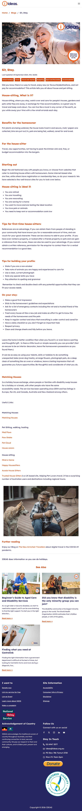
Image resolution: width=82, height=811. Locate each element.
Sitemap (46, 701)
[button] (79, 3)
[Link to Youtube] (64, 732)
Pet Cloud (6, 443)
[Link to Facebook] (44, 732)
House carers (8, 448)
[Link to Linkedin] (59, 732)
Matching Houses (10, 417)
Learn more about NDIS (11, 701)
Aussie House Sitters (11, 470)
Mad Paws (6, 432)
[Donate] (53, 763)
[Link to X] (49, 732)
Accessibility (48, 688)
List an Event (7, 697)
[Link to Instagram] (54, 732)
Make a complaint (9, 705)
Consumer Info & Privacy (53, 692)
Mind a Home (8, 460)
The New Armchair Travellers (32, 547)
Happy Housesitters (11, 465)
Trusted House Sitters (12, 476)
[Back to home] (10, 3)
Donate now (7, 688)
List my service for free (11, 692)
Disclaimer (47, 697)
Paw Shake (7, 437)
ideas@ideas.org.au (55, 748)
